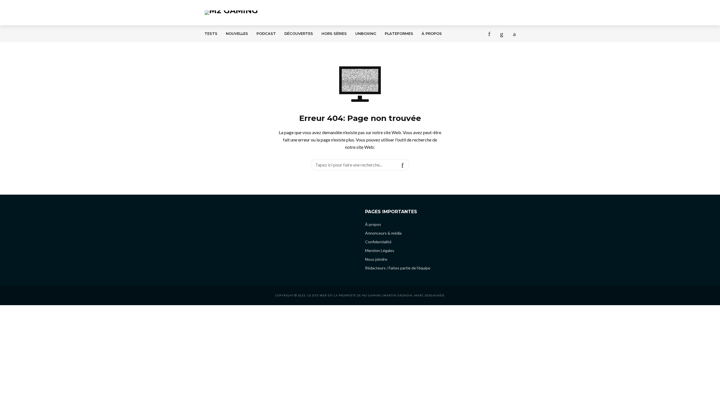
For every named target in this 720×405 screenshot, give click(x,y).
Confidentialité (378, 241)
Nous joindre (376, 259)
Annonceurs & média (383, 233)
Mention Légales (379, 250)
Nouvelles (237, 34)
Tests (210, 34)
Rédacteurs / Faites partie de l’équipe (397, 268)
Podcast (266, 34)
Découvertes (298, 34)
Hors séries (334, 34)
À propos (432, 34)
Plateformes (399, 34)
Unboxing (365, 34)
